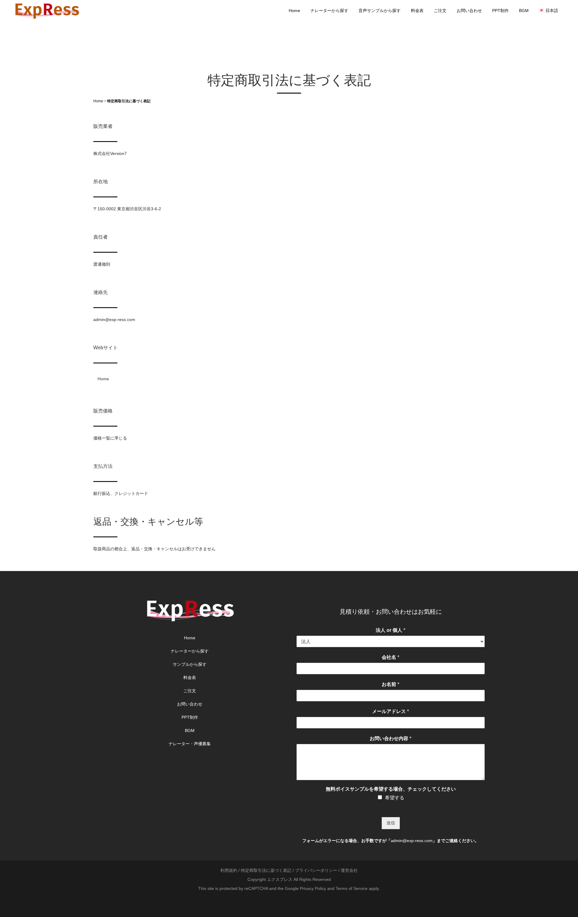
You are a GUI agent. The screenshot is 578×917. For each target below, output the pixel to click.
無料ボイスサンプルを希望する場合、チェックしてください (391, 789)
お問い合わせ (189, 704)
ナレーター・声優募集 (190, 743)
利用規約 (228, 870)
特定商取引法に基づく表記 (266, 870)
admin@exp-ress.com (412, 840)
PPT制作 (190, 717)
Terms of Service (352, 888)
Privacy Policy (313, 888)
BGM (189, 730)
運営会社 (349, 870)
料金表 (189, 677)
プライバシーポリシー (316, 870)
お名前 (390, 684)
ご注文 (189, 690)
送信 (391, 822)
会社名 (390, 657)
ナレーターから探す (190, 651)
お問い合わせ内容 (391, 738)
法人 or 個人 (391, 630)
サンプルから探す (190, 664)
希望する (394, 797)
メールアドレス (390, 711)
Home (98, 101)
